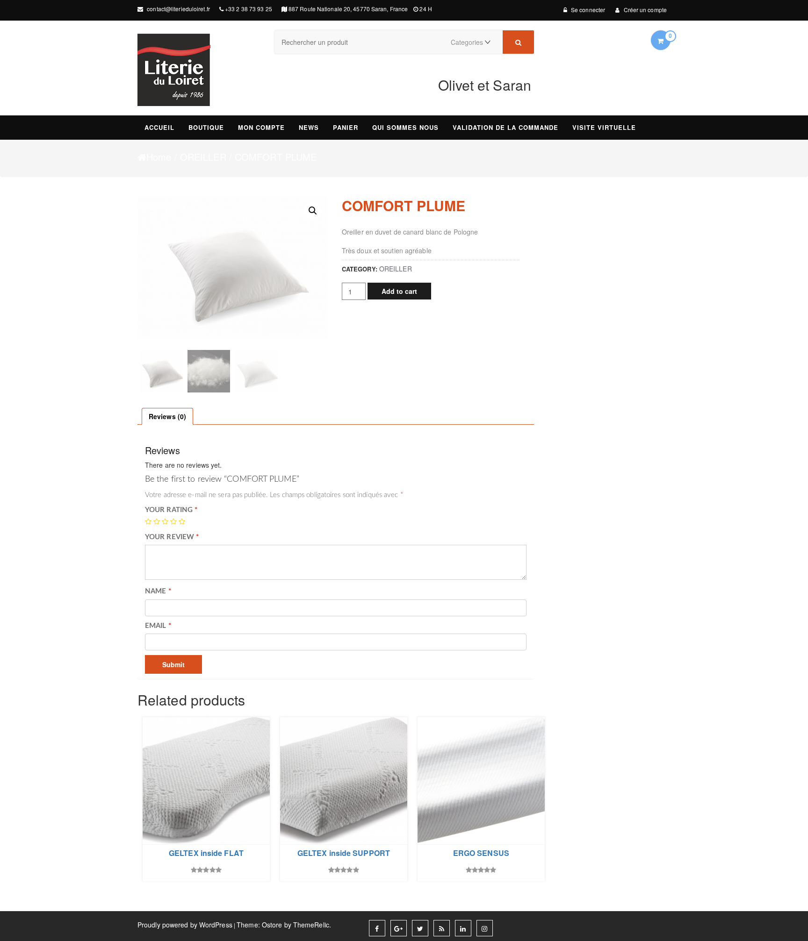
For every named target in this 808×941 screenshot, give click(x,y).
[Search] (518, 42)
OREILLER (203, 157)
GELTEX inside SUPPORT (343, 853)
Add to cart (399, 291)
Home (158, 157)
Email (158, 625)
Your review (172, 537)
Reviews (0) (167, 416)
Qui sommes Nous (405, 127)
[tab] (167, 416)
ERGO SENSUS (481, 853)
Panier (345, 127)
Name (158, 591)
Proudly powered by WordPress (184, 924)
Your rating (171, 509)
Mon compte (261, 127)
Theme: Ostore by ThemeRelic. (284, 924)
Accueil (159, 127)
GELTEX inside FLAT (206, 853)
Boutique (206, 127)
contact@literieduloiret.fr (177, 9)
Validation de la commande (505, 127)
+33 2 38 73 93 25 (248, 9)
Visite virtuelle (604, 127)
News (309, 127)
